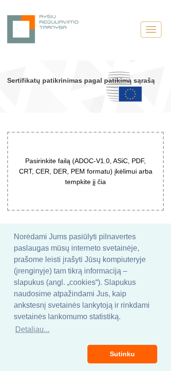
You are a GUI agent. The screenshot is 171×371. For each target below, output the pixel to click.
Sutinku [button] (122, 354)
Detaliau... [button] (32, 329)
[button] (49, 354)
